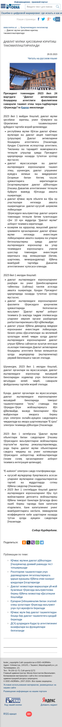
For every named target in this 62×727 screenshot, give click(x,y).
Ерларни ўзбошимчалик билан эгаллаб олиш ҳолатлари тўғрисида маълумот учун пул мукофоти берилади (33, 605)
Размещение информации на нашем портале (25, 691)
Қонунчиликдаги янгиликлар (34, 27)
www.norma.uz (10, 27)
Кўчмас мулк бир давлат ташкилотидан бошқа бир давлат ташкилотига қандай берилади (34, 616)
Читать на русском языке (42, 58)
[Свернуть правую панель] (57, 19)
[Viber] (33, 542)
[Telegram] (42, 542)
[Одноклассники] (24, 542)
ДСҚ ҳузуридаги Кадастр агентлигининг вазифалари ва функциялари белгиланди (34, 627)
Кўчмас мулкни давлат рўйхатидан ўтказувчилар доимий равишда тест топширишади (32, 564)
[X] (28, 542)
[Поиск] (57, 6)
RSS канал (9, 714)
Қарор (25, 107)
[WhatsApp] (37, 542)
